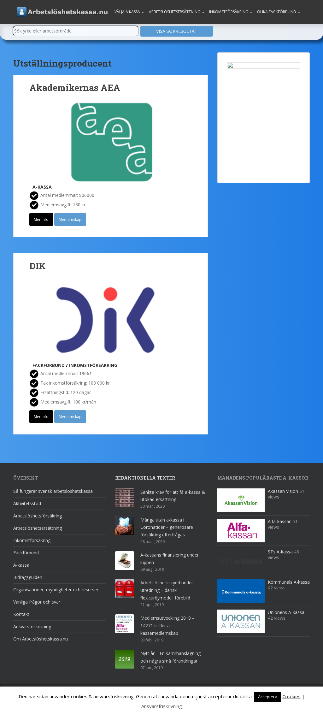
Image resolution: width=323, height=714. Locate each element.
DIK (37, 266)
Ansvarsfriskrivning (32, 626)
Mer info (41, 219)
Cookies (291, 696)
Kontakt (21, 614)
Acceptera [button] (267, 696)
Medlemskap (70, 219)
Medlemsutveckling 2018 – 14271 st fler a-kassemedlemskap (167, 625)
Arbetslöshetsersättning (175, 12)
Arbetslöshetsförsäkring (37, 516)
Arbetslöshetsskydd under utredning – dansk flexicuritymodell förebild (166, 590)
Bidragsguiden (27, 577)
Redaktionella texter (145, 478)
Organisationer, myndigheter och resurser (55, 590)
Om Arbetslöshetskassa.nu (40, 639)
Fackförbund (48, 365)
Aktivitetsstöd (27, 503)
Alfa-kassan (279, 521)
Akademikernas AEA (74, 87)
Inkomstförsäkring (229, 12)
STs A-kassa (280, 552)
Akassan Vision (283, 491)
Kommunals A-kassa (289, 582)
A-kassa (42, 187)
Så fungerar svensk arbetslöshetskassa (53, 491)
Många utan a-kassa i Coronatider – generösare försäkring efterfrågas (166, 527)
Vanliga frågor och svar (36, 602)
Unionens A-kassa (286, 612)
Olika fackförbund (277, 12)
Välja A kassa (128, 12)
